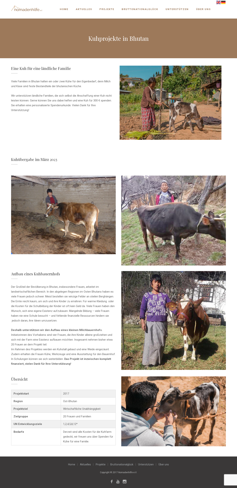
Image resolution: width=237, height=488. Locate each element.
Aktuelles (84, 9)
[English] (218, 2)
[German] (223, 2)
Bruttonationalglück (140, 9)
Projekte (106, 9)
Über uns (203, 9)
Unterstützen (177, 9)
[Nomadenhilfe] (27, 9)
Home (64, 9)
